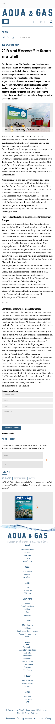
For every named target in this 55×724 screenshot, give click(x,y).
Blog (27, 612)
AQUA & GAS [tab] (6, 478)
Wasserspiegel (27, 683)
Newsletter (27, 647)
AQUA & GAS (27, 680)
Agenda (27, 653)
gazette (27, 686)
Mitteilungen (27, 625)
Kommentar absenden (11, 428)
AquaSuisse (27, 561)
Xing (49, 718)
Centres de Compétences (27, 631)
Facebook (11, 718)
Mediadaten (27, 658)
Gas (27, 587)
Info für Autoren (27, 664)
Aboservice (27, 656)
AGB (27, 702)
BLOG (27, 637)
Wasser (28, 603)
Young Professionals (27, 634)
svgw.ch (27, 615)
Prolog (27, 558)
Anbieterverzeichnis (27, 650)
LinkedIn (39, 718)
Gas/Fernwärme (27, 606)
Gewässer (27, 577)
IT (45, 22)
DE (34, 22)
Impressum (27, 699)
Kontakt (27, 696)
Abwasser (28, 574)
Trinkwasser (27, 571)
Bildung (27, 609)
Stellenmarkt (27, 661)
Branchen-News (27, 550)
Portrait (27, 552)
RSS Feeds (27, 670)
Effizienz (27, 593)
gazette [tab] (32, 478)
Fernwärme (27, 590)
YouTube (28, 718)
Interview (27, 555)
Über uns (27, 667)
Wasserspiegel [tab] (20, 478)
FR (40, 22)
